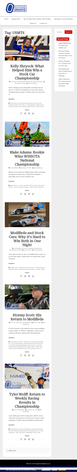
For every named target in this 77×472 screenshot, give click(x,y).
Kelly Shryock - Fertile (34, 269)
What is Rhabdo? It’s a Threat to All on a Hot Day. (64, 63)
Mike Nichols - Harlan (34, 106)
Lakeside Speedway (37, 429)
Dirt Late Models (17, 322)
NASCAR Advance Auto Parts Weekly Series (26, 430)
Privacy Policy (38, 468)
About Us (33, 23)
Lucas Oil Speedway (17, 343)
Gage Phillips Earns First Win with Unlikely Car (64, 45)
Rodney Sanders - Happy (26, 187)
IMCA (16, 105)
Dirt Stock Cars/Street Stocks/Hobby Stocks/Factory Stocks (27, 81)
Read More (11, 99)
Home (6, 19)
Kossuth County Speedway (20, 106)
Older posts (12, 450)
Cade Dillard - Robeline (16, 341)
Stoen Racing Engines (21, 345)
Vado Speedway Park (33, 348)
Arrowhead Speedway (24, 429)
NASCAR (11, 430)
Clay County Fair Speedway (24, 103)
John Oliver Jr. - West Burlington (26, 105)
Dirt (12, 322)
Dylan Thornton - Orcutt (32, 267)
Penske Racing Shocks (29, 343)
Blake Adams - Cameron (17, 185)
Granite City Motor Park (30, 185)
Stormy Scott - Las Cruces (35, 345)
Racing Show (16, 19)
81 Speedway (14, 429)
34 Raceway (13, 103)
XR (40, 348)
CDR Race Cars (27, 341)
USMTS (42, 106)
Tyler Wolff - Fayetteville (25, 432)
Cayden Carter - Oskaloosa (17, 267)
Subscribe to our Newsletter (63, 19)
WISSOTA (40, 187)
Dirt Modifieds (14, 168)
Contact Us (43, 23)
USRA (37, 347)
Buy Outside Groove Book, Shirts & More (37, 19)
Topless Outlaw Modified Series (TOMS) (19, 347)
